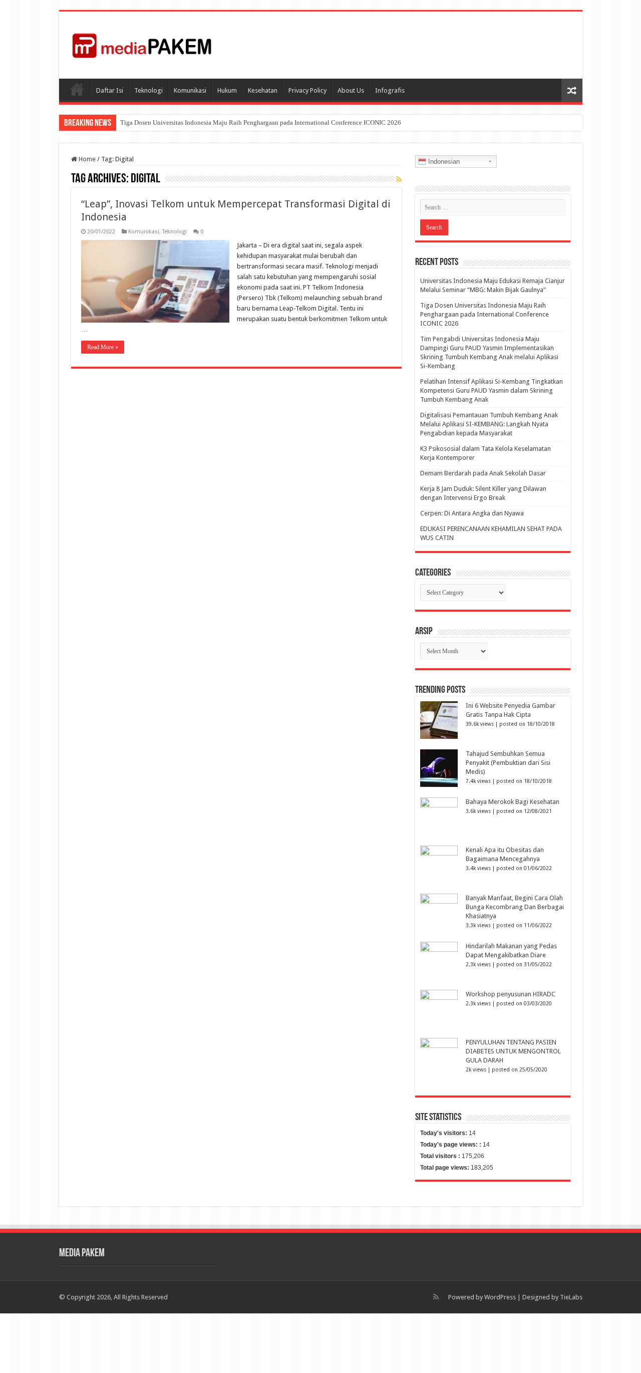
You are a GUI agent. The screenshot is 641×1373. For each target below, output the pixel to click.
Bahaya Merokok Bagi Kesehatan (512, 801)
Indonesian (443, 161)
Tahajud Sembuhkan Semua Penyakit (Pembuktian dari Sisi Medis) (508, 762)
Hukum (227, 90)
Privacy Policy (307, 90)
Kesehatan (262, 90)
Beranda (77, 89)
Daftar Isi (109, 90)
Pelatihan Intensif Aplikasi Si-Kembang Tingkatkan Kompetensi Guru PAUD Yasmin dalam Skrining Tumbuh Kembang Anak (491, 390)
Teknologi (148, 90)
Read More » (102, 347)
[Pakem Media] (142, 43)
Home (86, 159)
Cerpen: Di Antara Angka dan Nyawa (472, 513)
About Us (351, 90)
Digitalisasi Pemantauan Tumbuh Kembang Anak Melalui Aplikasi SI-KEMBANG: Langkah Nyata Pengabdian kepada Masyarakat (489, 424)
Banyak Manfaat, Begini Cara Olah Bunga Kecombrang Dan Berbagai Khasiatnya (515, 907)
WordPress (500, 1297)
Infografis (390, 90)
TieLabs (571, 1297)
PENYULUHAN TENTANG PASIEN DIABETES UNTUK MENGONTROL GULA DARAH (513, 1051)
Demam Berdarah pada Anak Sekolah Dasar (483, 473)
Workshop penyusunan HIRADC (510, 994)
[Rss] (436, 1297)
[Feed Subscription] (399, 179)
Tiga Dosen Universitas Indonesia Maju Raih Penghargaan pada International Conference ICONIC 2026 (260, 122)
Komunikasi (190, 90)
